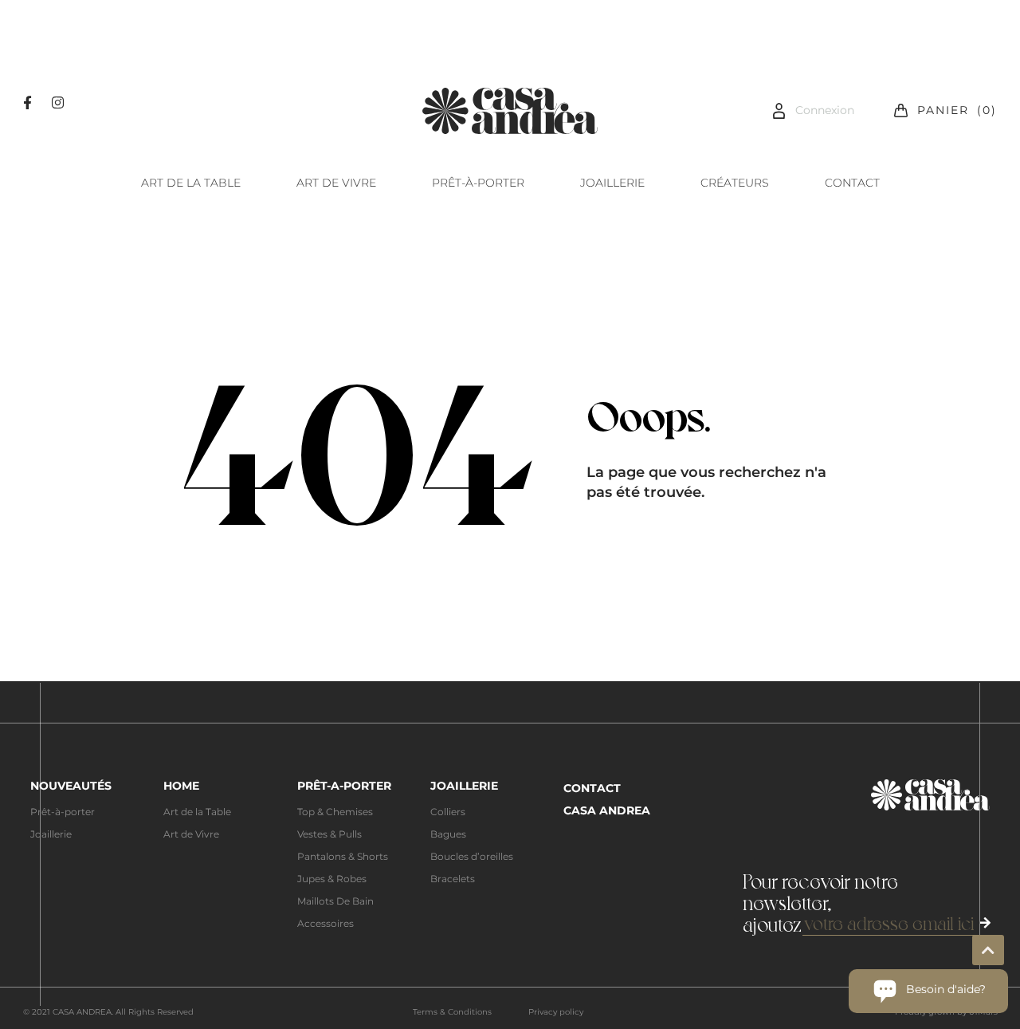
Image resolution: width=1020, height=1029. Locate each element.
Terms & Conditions (452, 1012)
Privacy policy (555, 1012)
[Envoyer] (985, 923)
